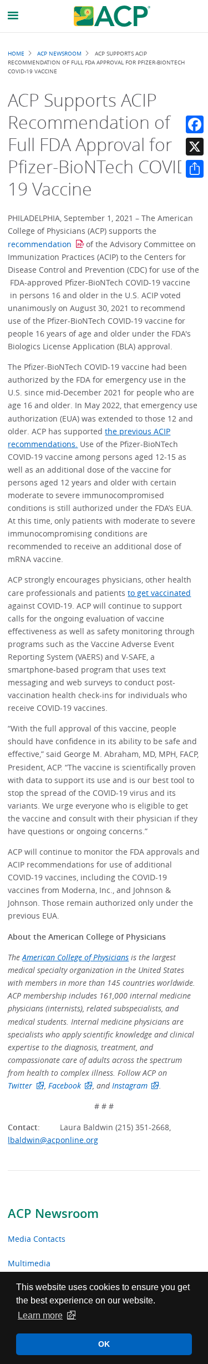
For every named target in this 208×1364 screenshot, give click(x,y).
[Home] (112, 16)
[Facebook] (195, 124)
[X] (195, 147)
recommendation (40, 244)
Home (16, 53)
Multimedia (29, 1263)
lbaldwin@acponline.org (53, 1140)
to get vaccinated (159, 593)
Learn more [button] (40, 1315)
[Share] (195, 169)
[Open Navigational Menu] (13, 16)
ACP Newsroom (53, 1213)
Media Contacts (36, 1238)
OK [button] (104, 1344)
